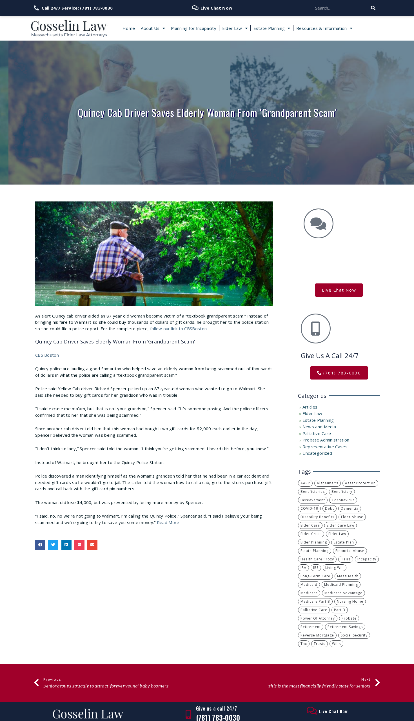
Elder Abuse (352, 516)
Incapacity (366, 559)
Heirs (346, 559)
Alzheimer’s (327, 483)
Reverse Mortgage (317, 635)
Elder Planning (314, 542)
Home (129, 28)
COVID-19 (309, 508)
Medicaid (309, 584)
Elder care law (340, 525)
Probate (349, 618)
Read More (168, 522)
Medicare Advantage (343, 593)
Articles (309, 407)
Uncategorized (317, 453)
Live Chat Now (333, 711)
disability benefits (317, 516)
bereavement (313, 500)
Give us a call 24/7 (216, 708)
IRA (303, 567)
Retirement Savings (345, 626)
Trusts (319, 643)
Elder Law (232, 28)
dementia (350, 508)
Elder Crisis (311, 533)
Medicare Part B (315, 601)
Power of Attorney (318, 618)
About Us (150, 28)
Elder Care (310, 525)
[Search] (373, 8)
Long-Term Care (315, 576)
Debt (329, 508)
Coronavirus (343, 500)
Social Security (354, 635)
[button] (40, 545)
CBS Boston (47, 355)
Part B (339, 609)
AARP (305, 483)
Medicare (309, 593)
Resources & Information (321, 28)
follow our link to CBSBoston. (178, 328)
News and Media (319, 426)
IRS (316, 567)
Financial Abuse (349, 550)
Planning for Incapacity (193, 28)
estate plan (344, 542)
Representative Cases (325, 446)
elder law (337, 533)
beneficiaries (313, 491)
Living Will (334, 567)
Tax (304, 643)
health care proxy (317, 559)
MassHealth (348, 576)
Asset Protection (360, 483)
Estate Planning (269, 28)
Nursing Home (350, 601)
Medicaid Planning (341, 584)
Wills (336, 643)
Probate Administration (326, 440)
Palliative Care (316, 433)
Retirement (311, 626)
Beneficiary (341, 491)
